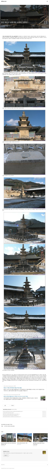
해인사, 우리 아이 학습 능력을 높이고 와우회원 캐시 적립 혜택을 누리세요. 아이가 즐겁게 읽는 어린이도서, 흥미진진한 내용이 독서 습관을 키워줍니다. (24, 390)
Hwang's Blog (3, 468)
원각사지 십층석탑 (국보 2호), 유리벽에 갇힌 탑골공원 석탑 (12, 411)
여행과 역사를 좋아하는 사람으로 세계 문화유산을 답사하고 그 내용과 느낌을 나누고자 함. (17, 453)
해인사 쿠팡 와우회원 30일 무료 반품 (13, 387)
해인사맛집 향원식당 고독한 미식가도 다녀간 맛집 (16, 396)
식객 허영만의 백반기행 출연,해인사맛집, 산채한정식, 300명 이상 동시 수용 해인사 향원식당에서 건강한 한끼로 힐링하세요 (21, 398)
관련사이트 (2, 464)
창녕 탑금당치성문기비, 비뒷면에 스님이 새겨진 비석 (11, 416)
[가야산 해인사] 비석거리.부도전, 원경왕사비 (10, 415)
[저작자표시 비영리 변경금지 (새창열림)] (16, 405)
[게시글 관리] (8, 405)
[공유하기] (7, 405)
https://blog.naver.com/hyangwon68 (11, 394)
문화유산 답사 (3, 1)
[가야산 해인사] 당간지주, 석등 (8, 412)
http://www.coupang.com (9, 386)
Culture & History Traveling (6, 466)
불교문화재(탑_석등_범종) (7, 409)
